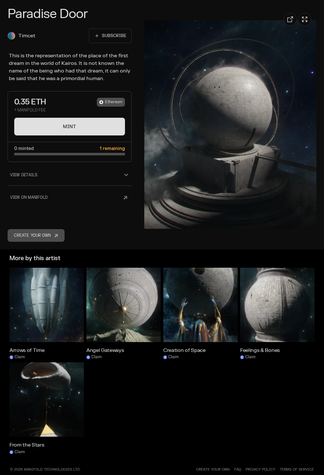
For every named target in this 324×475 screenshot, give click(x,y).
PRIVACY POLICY (260, 469)
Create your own (213, 469)
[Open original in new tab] (290, 19)
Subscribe (114, 35)
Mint (69, 126)
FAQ (237, 469)
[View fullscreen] (304, 19)
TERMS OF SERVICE (297, 469)
